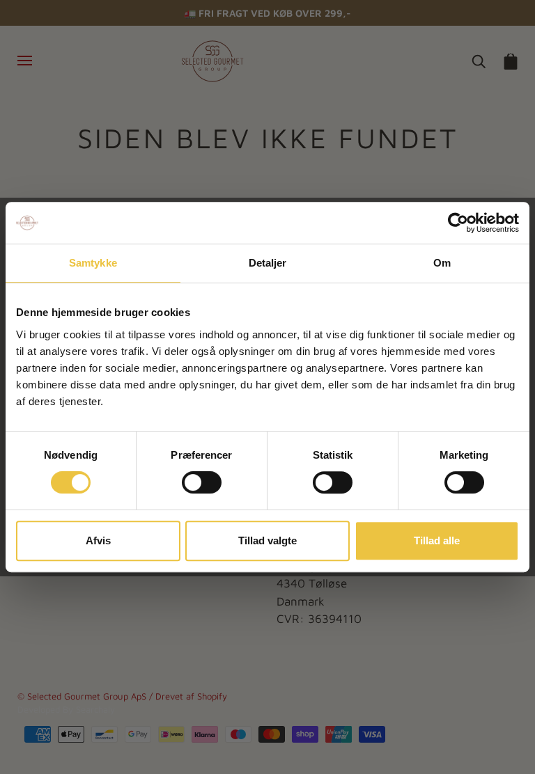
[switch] (202, 482)
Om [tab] (442, 263)
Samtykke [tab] (93, 263)
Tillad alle (437, 540)
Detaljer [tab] (268, 263)
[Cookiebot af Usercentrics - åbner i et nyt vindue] (458, 222)
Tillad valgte (267, 540)
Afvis (98, 540)
